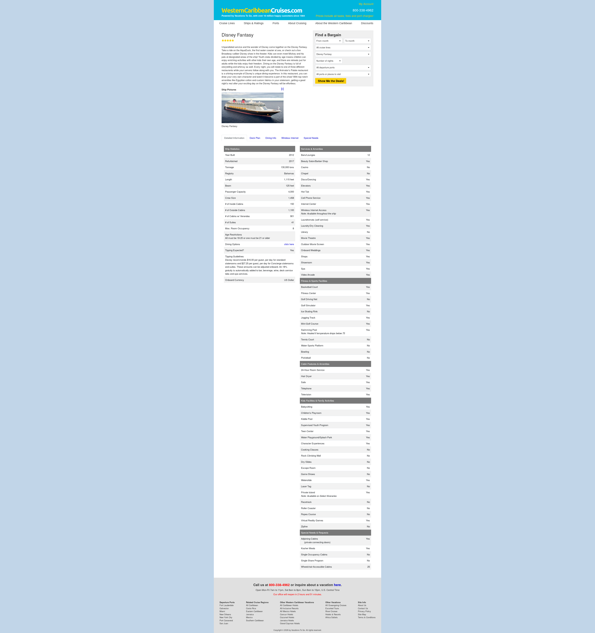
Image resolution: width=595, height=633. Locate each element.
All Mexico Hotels (288, 611)
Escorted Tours (332, 608)
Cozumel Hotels (287, 617)
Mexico (249, 617)
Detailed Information (234, 137)
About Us (362, 605)
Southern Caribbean (255, 620)
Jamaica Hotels (287, 620)
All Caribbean (252, 605)
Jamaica (250, 614)
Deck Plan (255, 137)
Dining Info (270, 137)
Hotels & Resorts (333, 614)
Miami (222, 611)
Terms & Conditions (367, 617)
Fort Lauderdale (227, 605)
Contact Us (363, 608)
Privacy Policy (364, 611)
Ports (276, 23)
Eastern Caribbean (254, 611)
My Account (366, 4)
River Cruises (331, 611)
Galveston (224, 608)
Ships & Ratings (254, 23)
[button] (226, 107)
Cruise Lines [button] (227, 23)
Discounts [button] (367, 23)
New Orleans (225, 614)
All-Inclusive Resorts (289, 608)
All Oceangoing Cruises (335, 605)
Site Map (362, 614)
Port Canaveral (226, 620)
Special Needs (311, 137)
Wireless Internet (289, 137)
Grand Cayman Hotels (290, 623)
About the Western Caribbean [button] (333, 23)
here (337, 584)
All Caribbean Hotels (289, 605)
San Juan (224, 623)
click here (289, 244)
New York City (226, 617)
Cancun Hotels (286, 614)
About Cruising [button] (297, 23)
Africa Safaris (331, 617)
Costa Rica (251, 608)
